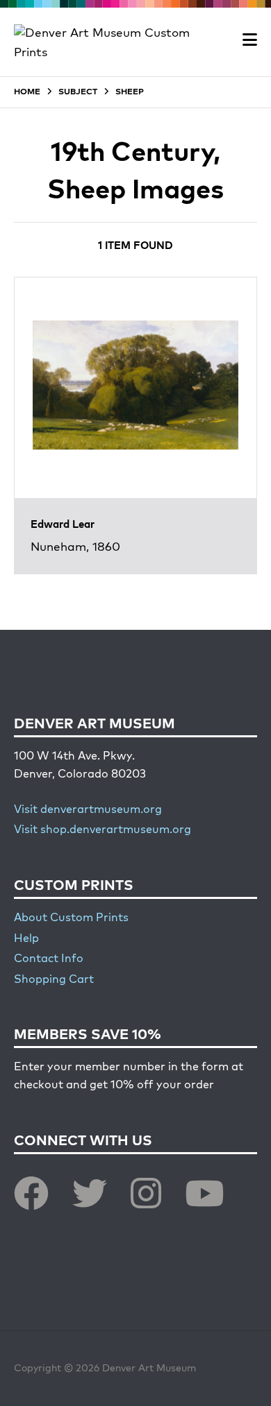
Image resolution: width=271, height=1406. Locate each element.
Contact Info (48, 959)
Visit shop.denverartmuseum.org (102, 830)
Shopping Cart (54, 980)
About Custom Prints (71, 918)
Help (26, 939)
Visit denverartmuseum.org (88, 810)
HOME (27, 92)
